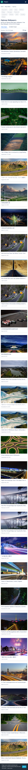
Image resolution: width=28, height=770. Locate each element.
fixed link (16, 12)
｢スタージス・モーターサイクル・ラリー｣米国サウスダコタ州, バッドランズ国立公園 (14, 177)
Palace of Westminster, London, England (11, 581)
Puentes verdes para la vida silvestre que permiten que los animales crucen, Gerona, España (14, 127)
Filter (25, 30)
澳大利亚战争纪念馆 (6, 354)
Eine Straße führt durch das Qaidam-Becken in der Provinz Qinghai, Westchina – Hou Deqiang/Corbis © (14, 278)
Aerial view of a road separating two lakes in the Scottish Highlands (14, 101)
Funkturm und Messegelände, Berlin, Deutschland (14, 631)
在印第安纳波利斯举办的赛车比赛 (9, 329)
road (16, 9)
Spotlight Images (13, 26)
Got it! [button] (24, 766)
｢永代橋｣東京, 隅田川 (6, 556)
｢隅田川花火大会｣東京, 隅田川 (8, 657)
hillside (3, 16)
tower (11, 9)
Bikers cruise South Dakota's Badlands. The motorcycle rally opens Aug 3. (14, 758)
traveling (23, 14)
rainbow (21, 9)
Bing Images (4, 26)
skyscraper (4, 9)
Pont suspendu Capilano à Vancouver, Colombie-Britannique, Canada (14, 606)
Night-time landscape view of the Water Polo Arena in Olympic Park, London (14, 480)
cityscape (9, 12)
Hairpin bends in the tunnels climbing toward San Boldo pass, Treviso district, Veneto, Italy (14, 303)
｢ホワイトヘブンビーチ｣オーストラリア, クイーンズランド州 (14, 404)
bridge (3, 12)
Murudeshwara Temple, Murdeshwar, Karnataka (13, 51)
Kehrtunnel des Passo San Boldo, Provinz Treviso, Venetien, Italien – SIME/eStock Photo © (14, 253)
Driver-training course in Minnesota (10, 455)
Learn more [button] (9, 768)
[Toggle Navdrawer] (25, 2)
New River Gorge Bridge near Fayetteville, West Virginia (14, 505)
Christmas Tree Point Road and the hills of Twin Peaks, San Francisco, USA (14, 707)
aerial (17, 14)
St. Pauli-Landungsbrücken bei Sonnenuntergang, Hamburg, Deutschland (14, 682)
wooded (11, 14)
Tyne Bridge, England (6, 76)
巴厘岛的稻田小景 (5, 202)
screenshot (4, 14)
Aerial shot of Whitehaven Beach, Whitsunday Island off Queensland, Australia (14, 430)
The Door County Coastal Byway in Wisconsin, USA (14, 732)
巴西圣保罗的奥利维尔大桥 (7, 228)
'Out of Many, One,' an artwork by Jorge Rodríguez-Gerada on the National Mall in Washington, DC (14, 152)
